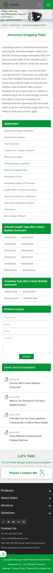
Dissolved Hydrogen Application (19, 131)
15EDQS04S (10, 237)
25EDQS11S (10, 257)
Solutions (7, 512)
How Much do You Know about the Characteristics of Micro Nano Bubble (28, 420)
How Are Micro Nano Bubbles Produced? (24, 385)
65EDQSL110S (11, 298)
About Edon (9, 497)
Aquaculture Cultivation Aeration (19, 203)
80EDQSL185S (31, 298)
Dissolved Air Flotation (14, 137)
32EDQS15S (27, 257)
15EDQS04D (27, 237)
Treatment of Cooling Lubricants (19, 150)
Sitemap (6, 568)
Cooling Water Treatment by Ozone (20, 190)
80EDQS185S (28, 270)
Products (7, 490)
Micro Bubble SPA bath (14, 216)
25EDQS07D (27, 250)
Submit (26, 356)
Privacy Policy (18, 568)
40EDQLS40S (10, 292)
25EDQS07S (10, 250)
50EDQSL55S (29, 292)
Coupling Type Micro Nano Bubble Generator (25, 283)
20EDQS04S (10, 244)
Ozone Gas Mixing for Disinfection (20, 196)
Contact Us (8, 528)
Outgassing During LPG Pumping (19, 183)
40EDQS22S (10, 264)
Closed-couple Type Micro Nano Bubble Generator (24, 228)
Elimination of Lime (13, 176)
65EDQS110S (10, 270)
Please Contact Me (23, 473)
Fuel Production (11, 144)
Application (15, 25)
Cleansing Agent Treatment (17, 163)
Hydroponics (10, 209)
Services (7, 505)
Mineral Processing (13, 157)
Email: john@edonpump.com (14, 538)
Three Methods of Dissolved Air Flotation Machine (25, 438)
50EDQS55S (27, 264)
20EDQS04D (27, 244)
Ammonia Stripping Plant (34, 25)
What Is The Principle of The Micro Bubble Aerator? (27, 403)
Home (5, 25)
